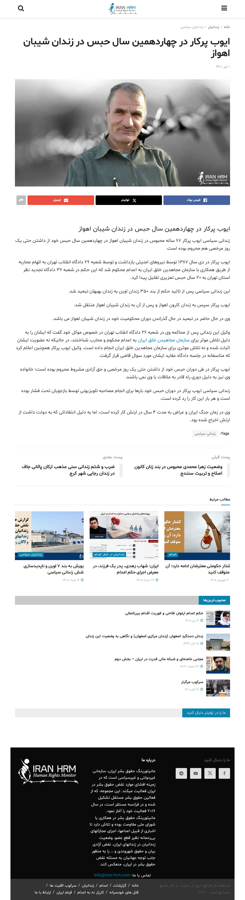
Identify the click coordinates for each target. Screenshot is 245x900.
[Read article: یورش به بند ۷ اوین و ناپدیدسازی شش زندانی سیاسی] (49, 535)
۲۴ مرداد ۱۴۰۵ (146, 580)
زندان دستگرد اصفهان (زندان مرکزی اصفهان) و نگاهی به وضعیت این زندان (144, 636)
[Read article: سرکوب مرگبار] (218, 688)
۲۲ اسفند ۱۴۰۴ (190, 667)
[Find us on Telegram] (181, 773)
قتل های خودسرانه (124, 892)
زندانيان (213, 27)
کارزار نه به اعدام (90, 892)
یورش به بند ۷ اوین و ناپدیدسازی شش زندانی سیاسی (54, 569)
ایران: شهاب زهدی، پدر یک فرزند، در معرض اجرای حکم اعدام (125, 569)
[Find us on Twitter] (210, 773)
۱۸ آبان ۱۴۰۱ (192, 689)
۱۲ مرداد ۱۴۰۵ (71, 580)
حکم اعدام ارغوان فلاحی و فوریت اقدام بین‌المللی (164, 613)
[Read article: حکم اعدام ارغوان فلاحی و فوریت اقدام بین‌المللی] (218, 619)
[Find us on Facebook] (224, 773)
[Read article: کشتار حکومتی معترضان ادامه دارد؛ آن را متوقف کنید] (198, 535)
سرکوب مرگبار (192, 682)
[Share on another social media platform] (21, 200)
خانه (227, 27)
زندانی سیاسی (205, 433)
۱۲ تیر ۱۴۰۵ (192, 621)
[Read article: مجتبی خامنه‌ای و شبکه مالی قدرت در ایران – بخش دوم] (218, 665)
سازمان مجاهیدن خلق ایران (164, 340)
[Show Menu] (224, 9)
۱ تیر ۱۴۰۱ (223, 66)
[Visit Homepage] (122, 9)
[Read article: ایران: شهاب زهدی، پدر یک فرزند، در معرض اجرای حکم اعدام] (124, 535)
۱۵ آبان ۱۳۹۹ (191, 644)
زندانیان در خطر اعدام (109, 554)
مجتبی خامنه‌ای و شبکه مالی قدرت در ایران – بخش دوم (159, 659)
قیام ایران (64, 892)
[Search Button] (21, 9)
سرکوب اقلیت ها (63, 885)
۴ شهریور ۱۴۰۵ (220, 580)
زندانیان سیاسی (191, 27)
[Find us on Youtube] (195, 773)
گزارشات (119, 885)
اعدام (172, 554)
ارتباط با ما (43, 892)
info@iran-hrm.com (112, 875)
